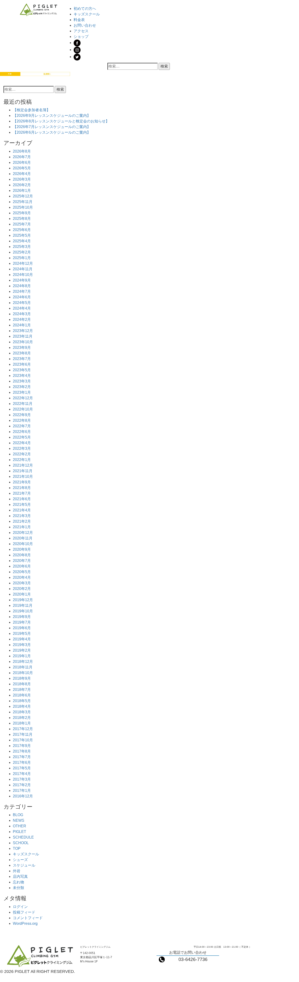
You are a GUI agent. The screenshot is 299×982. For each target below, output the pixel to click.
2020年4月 (22, 577)
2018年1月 (22, 723)
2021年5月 (22, 505)
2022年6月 (22, 432)
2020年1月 (22, 594)
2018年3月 (22, 712)
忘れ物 (18, 882)
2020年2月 (22, 589)
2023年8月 (22, 353)
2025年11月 (22, 202)
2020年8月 (22, 555)
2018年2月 (22, 718)
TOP (17, 848)
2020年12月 (23, 533)
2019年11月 (22, 605)
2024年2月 (22, 319)
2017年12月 (23, 729)
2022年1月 (22, 460)
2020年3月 (22, 583)
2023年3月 (22, 381)
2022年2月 (22, 454)
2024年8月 (22, 286)
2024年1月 (22, 325)
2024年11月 (22, 269)
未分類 (18, 888)
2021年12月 (23, 465)
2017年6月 (22, 762)
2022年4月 (22, 443)
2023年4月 (22, 376)
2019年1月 (22, 656)
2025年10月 (23, 207)
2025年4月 (22, 241)
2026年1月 (22, 191)
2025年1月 (22, 258)
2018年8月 (22, 684)
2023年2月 (22, 387)
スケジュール (24, 865)
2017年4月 (22, 774)
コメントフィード (28, 918)
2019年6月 (22, 628)
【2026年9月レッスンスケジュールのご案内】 (52, 116)
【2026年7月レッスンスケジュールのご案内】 (52, 127)
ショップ (81, 37)
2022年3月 (22, 448)
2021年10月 (23, 477)
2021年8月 (22, 488)
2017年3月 (22, 779)
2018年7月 (22, 690)
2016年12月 (23, 796)
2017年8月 (22, 751)
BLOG (18, 815)
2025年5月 (22, 235)
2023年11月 (22, 336)
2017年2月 (22, 785)
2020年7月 (22, 561)
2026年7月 (22, 157)
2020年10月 (23, 544)
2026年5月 (22, 168)
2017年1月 (22, 791)
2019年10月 (23, 611)
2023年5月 (22, 370)
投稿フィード (24, 912)
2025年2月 (22, 252)
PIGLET (19, 832)
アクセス (81, 31)
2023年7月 (22, 359)
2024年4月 (22, 308)
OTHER (19, 826)
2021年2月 (22, 521)
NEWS (18, 820)
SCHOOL (21, 843)
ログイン (20, 907)
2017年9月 (22, 746)
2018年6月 (22, 695)
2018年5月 (22, 701)
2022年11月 (22, 404)
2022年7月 (22, 426)
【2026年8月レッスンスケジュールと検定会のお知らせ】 (61, 121)
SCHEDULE (23, 837)
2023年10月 (23, 342)
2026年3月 (22, 179)
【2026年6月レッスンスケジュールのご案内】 (52, 132)
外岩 (16, 871)
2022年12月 (23, 398)
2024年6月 (22, 297)
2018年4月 (22, 706)
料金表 (79, 20)
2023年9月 (22, 348)
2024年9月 (22, 280)
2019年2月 (22, 650)
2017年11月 (22, 734)
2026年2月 (22, 185)
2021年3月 (22, 516)
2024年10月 (23, 275)
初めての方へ (85, 9)
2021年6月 (22, 499)
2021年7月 (22, 493)
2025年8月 (22, 219)
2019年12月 (23, 600)
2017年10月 (23, 740)
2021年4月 (22, 510)
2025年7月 (22, 224)
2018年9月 (22, 678)
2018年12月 (23, 662)
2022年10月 (23, 409)
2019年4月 (22, 639)
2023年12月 (23, 331)
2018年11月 (22, 667)
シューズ (20, 860)
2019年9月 (22, 617)
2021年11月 (22, 471)
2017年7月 (22, 757)
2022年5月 (22, 437)
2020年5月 (22, 572)
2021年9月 (22, 482)
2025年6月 (22, 230)
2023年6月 (22, 364)
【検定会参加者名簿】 (31, 110)
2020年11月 (22, 538)
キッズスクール (87, 14)
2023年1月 (22, 392)
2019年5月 (22, 634)
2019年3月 (22, 645)
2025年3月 (22, 247)
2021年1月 (22, 527)
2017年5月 (22, 768)
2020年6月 (22, 566)
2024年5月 (22, 303)
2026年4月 (22, 174)
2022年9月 (22, 415)
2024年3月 (22, 314)
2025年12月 (23, 196)
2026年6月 (22, 162)
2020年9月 (22, 549)
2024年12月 (23, 263)
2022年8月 (22, 420)
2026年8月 (22, 151)
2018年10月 (23, 673)
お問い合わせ (85, 25)
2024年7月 (22, 291)
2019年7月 (22, 622)
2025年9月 (22, 213)
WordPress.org (25, 923)
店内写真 (20, 876)
